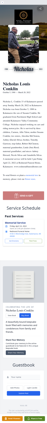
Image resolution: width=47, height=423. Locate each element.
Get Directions (14, 241)
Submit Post (23, 393)
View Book (12, 315)
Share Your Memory (16, 352)
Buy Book (25, 315)
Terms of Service (30, 412)
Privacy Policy (16, 412)
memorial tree (32, 175)
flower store (30, 178)
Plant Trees (33, 241)
